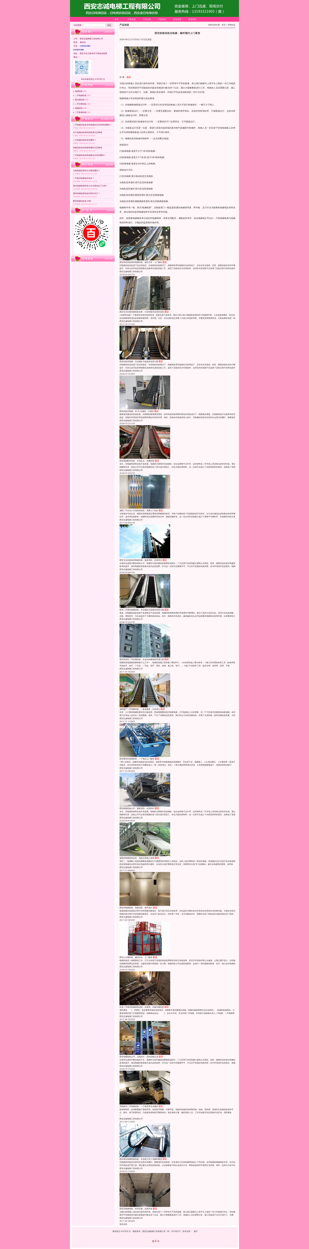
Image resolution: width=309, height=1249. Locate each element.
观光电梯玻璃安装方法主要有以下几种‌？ (90, 185)
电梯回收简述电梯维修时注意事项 (87, 147)
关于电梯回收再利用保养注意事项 (87, 132)
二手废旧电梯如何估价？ (83, 178)
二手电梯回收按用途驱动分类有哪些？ (89, 155)
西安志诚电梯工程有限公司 (131, 271)
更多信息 (123, 1224)
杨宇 (196, 1231)
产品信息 (132, 19)
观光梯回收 (80, 99)
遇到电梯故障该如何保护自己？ (86, 193)
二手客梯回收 (81, 112)
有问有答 (177, 19)
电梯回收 (79, 91)
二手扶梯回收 (81, 104)
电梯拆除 (79, 108)
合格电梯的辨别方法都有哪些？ (86, 170)
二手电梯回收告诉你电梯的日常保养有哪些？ (92, 124)
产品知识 (162, 19)
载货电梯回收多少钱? (82, 201)
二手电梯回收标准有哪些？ (84, 140)
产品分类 (147, 19)
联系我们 (192, 19)
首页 (116, 19)
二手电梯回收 (81, 95)
